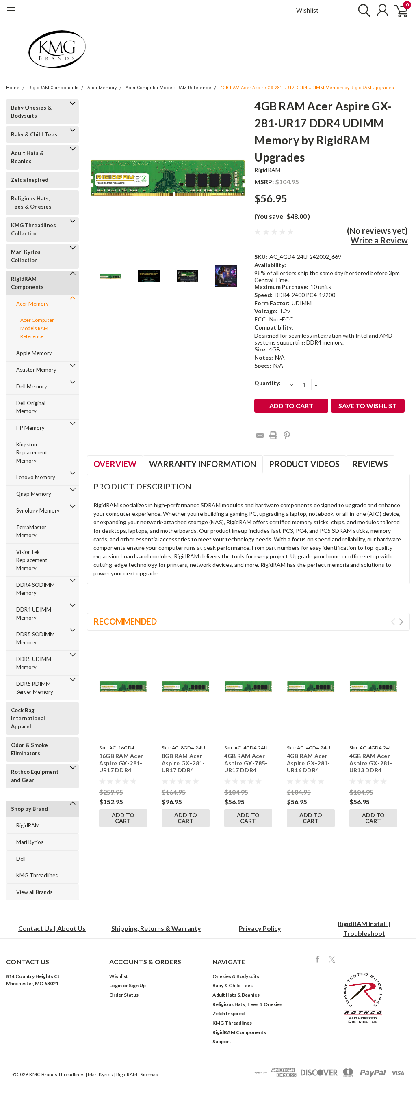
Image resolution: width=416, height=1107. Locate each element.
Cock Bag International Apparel (28, 718)
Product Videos (304, 464)
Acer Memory (102, 87)
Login (115, 985)
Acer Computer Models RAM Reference (168, 87)
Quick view (123, 688)
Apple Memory (34, 353)
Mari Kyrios (29, 842)
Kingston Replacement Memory (31, 452)
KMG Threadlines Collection (33, 229)
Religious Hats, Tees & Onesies (31, 202)
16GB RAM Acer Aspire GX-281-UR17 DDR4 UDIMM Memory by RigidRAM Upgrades (122, 773)
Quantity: (267, 382)
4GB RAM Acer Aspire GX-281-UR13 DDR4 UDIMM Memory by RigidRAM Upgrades (372, 773)
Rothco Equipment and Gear (34, 776)
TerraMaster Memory (31, 531)
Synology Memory (38, 510)
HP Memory (30, 427)
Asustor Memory (36, 369)
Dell (21, 858)
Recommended (125, 621)
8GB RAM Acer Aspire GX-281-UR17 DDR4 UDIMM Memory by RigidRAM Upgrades (184, 773)
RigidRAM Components (53, 87)
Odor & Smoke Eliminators (29, 749)
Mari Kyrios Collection (26, 256)
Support (221, 1041)
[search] (362, 10)
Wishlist (307, 10)
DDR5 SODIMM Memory (35, 638)
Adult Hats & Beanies (27, 157)
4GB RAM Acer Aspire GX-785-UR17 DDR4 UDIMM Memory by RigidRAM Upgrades (247, 773)
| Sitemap (148, 1074)
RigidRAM (28, 825)
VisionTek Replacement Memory (31, 560)
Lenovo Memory (35, 477)
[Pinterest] (287, 435)
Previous (97, 178)
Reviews (370, 464)
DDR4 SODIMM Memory (35, 588)
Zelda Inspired (29, 180)
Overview (114, 464)
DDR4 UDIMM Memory (33, 613)
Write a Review (379, 240)
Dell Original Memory (31, 407)
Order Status (124, 995)
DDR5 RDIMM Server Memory (34, 688)
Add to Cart (123, 818)
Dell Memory (31, 386)
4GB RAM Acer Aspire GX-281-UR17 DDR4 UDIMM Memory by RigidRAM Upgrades (307, 87)
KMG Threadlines (37, 875)
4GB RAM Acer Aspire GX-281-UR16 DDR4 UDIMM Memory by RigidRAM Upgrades (309, 773)
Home (13, 87)
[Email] (260, 435)
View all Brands (34, 892)
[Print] (273, 435)
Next (238, 178)
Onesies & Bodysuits (235, 976)
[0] (398, 10)
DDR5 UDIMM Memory (33, 663)
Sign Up (137, 985)
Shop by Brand (29, 808)
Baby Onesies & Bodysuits (31, 111)
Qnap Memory (33, 494)
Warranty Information (202, 464)
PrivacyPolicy (260, 928)
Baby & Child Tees (34, 134)
